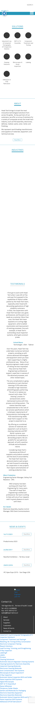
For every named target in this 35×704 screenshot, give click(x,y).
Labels (2, 655)
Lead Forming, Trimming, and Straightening (15, 648)
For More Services (17, 274)
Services (6, 620)
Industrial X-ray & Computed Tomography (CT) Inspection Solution (16, 636)
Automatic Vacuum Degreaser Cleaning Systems (17, 661)
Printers (3, 657)
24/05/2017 (7, 549)
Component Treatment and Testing (12, 639)
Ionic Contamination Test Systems (12, 670)
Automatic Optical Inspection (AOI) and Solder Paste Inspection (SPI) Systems (16, 678)
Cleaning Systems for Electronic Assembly (15, 664)
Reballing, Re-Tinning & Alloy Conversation (15, 641)
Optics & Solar (17, 197)
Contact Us (7, 631)
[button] (27, 7)
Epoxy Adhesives (6, 686)
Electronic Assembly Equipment (11, 693)
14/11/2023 (7, 534)
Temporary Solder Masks (9, 688)
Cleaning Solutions (7, 659)
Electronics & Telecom (25, 180)
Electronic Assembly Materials (11, 695)
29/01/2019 (8, 565)
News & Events (8, 628)
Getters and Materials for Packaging (13, 690)
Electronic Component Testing (10, 644)
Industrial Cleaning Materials (10, 666)
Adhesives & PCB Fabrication (10, 701)
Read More (17, 140)
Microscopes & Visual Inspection (11, 673)
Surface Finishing (9, 180)
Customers (7, 625)
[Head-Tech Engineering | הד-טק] (7, 6)
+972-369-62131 (10, 610)
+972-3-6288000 (10, 608)
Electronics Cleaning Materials (11, 668)
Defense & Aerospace (9, 163)
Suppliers (6, 622)
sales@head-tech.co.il (9, 613)
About (5, 617)
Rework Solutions (6, 646)
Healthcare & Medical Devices (25, 163)
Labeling (3, 653)
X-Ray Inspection (6, 650)
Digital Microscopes (7, 681)
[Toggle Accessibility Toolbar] (4, 13)
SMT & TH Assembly (7, 684)
